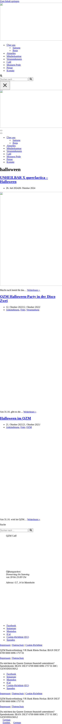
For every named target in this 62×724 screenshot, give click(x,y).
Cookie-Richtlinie (33, 645)
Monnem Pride (14, 65)
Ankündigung (12, 309)
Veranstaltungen (14, 59)
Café (9, 62)
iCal (9, 634)
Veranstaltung (32, 309)
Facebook (11, 625)
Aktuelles (11, 53)
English (7, 722)
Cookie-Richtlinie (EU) (18, 637)
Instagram (11, 628)
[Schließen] (5, 85)
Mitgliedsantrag (14, 56)
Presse (10, 67)
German (6, 720)
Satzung (16, 47)
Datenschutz (18, 645)
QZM (29, 427)
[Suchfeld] (1, 76)
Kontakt (10, 70)
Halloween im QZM (15, 418)
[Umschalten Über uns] (53, 137)
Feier (22, 309)
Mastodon (11, 631)
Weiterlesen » (33, 290)
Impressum (5, 645)
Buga (15, 50)
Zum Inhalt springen (9, 1)
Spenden (11, 640)
